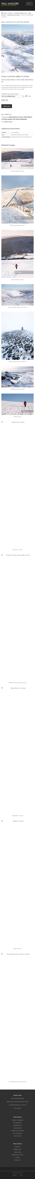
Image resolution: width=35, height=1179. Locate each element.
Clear (29, 96)
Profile (17, 1157)
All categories (17, 1122)
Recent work (17, 1149)
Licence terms (17, 1128)
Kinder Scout (8, 121)
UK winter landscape (20, 119)
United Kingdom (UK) (20, 13)
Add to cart (6, 106)
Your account (17, 1136)
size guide (21, 89)
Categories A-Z (17, 1125)
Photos (10, 13)
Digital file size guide (17, 1130)
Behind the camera (17, 1154)
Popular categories (17, 1120)
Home (5, 13)
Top (21, 1175)
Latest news (17, 1152)
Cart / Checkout (17, 1133)
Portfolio (17, 1147)
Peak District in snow (13, 15)
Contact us (17, 1160)
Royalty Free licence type (9, 94)
